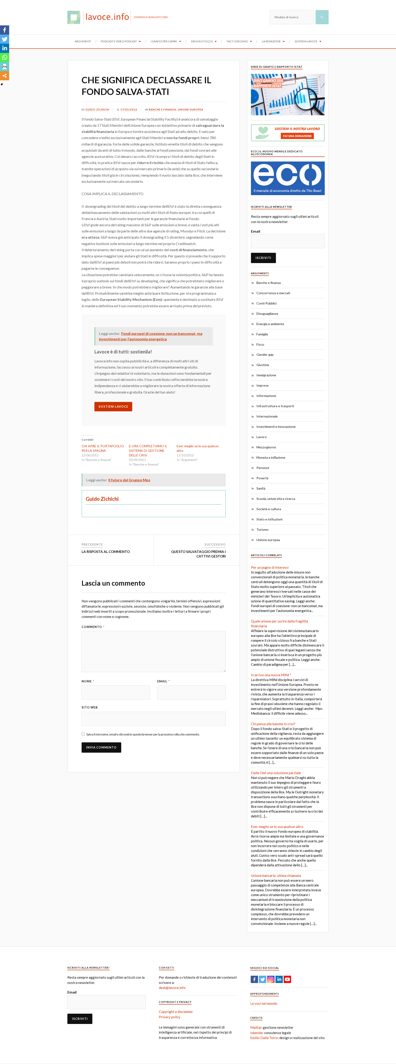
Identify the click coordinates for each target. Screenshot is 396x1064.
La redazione (271, 41)
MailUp (255, 1027)
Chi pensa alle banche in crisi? (273, 724)
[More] (4, 75)
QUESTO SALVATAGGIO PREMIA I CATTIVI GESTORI (198, 554)
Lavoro (261, 437)
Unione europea (190, 109)
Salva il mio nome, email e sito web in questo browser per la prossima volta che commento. (143, 734)
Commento (93, 627)
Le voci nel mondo (263, 1003)
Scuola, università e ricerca (275, 499)
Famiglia (262, 334)
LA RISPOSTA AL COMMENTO (106, 552)
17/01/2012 (128, 109)
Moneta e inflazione (270, 457)
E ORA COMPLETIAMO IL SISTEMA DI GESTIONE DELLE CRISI (148, 450)
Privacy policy (169, 1017)
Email (163, 681)
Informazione (266, 396)
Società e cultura (268, 509)
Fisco (260, 344)
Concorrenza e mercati (273, 293)
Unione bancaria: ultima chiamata (276, 875)
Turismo (262, 529)
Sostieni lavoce (306, 41)
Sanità (260, 488)
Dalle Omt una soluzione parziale (276, 773)
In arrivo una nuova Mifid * (271, 675)
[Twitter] (4, 39)
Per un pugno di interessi (270, 567)
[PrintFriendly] (4, 66)
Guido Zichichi (97, 109)
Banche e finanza (162, 109)
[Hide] (2, 84)
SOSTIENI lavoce (113, 406)
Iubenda (256, 1033)
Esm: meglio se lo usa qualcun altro (277, 826)
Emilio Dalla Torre (264, 1038)
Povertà (262, 478)
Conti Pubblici (266, 303)
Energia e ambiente (270, 324)
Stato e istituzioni (269, 519)
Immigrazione (266, 375)
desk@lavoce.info (172, 988)
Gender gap (265, 354)
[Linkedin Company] (279, 979)
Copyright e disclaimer (176, 1012)
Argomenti (83, 41)
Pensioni (262, 468)
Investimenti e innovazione (276, 426)
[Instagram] (271, 979)
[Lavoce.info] (100, 17)
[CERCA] (322, 17)
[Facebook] (4, 30)
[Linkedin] (4, 48)
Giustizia (262, 365)
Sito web (90, 707)
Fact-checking (237, 41)
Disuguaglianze (267, 313)
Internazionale (267, 416)
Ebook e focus (202, 41)
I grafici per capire (164, 41)
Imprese (262, 385)
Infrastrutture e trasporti (275, 406)
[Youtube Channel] (287, 979)
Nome (88, 681)
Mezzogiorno (266, 447)
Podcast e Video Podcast (119, 41)
